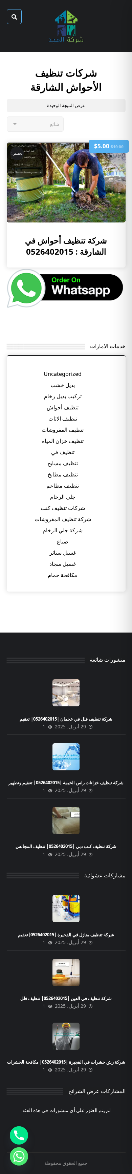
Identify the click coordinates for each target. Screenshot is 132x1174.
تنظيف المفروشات (63, 429)
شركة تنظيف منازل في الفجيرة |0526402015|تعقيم (66, 935)
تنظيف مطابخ (63, 474)
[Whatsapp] (19, 1156)
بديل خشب (62, 385)
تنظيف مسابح (62, 463)
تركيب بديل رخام (63, 396)
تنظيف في (62, 452)
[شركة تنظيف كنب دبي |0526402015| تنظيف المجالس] (66, 820)
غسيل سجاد (62, 564)
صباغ (62, 541)
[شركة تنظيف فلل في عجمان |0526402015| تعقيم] (66, 692)
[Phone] (19, 1135)
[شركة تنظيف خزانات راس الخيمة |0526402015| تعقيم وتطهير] (66, 756)
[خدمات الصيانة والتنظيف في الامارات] (66, 26)
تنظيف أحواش (63, 407)
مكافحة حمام (63, 575)
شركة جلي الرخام (63, 530)
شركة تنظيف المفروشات (63, 519)
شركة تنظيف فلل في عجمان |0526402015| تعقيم (66, 719)
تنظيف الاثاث (62, 418)
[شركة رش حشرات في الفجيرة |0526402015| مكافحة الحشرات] (66, 1036)
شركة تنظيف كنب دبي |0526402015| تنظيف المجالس (66, 846)
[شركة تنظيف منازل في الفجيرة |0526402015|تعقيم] (66, 908)
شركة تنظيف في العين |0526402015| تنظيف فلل (66, 998)
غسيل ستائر (62, 552)
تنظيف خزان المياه (63, 441)
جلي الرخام (62, 496)
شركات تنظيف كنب (63, 508)
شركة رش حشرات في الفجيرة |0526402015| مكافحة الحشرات (66, 1062)
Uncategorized (63, 374)
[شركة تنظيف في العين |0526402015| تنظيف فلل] (66, 972)
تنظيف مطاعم (62, 485)
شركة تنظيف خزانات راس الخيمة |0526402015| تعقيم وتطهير (66, 783)
